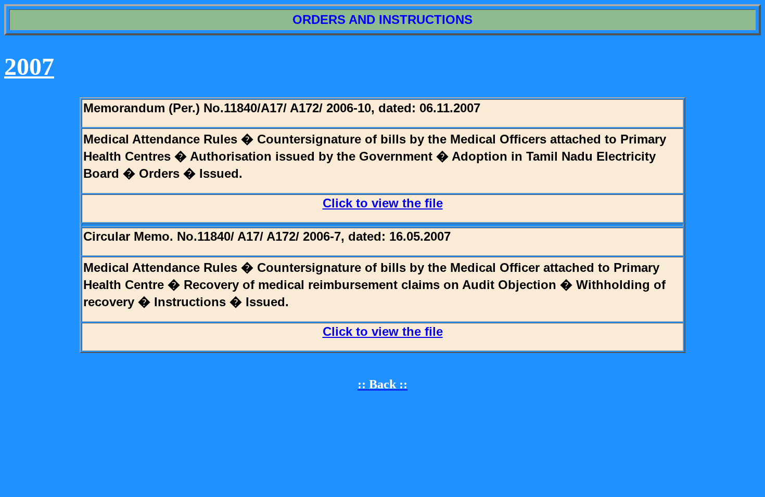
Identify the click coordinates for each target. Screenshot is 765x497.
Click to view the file (383, 203)
